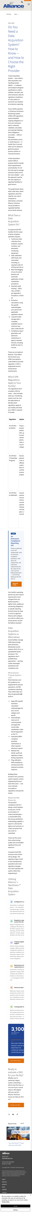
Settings (15, 1210)
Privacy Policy (5, 1202)
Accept (15, 1206)
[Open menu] (29, 4)
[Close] (30, 1196)
